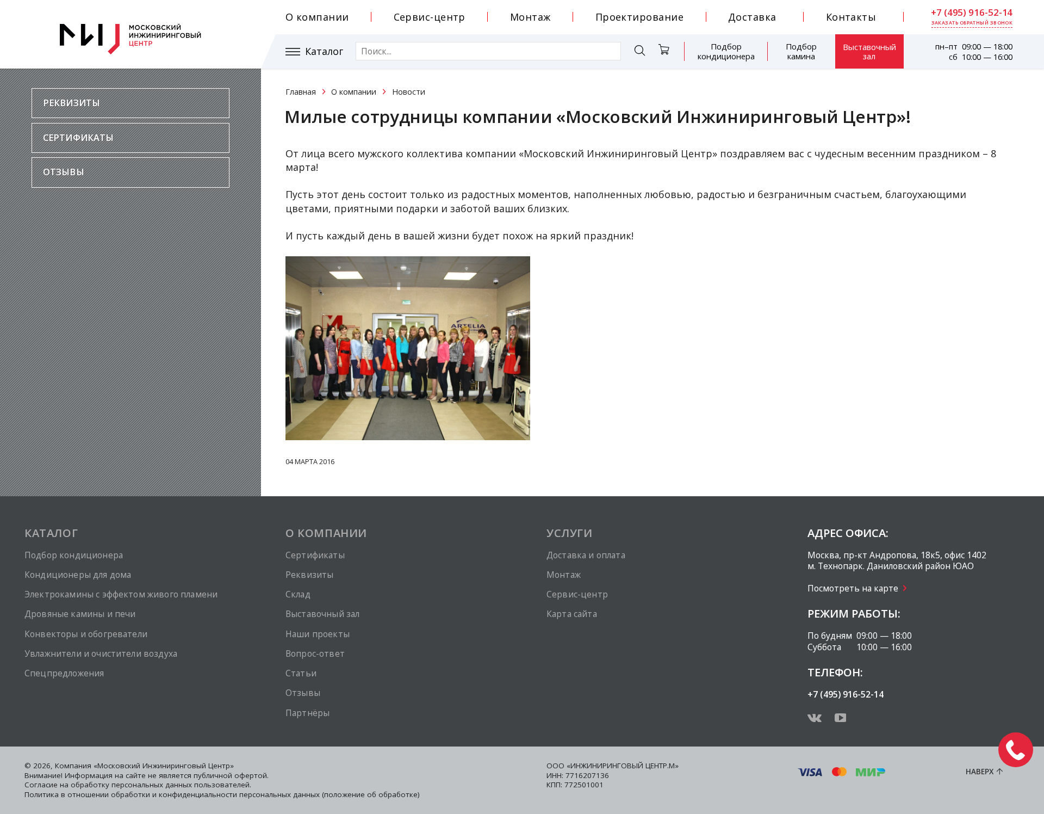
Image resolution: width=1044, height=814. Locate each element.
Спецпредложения (64, 673)
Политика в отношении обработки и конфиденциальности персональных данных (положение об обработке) (222, 794)
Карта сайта (571, 614)
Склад (297, 594)
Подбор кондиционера (726, 51)
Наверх (979, 771)
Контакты (851, 16)
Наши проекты (317, 634)
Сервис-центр (429, 16)
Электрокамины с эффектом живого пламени (120, 594)
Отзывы (63, 172)
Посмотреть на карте (852, 588)
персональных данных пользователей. (181, 785)
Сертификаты (78, 138)
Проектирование (639, 16)
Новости (408, 92)
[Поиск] (639, 52)
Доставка (752, 16)
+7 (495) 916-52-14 (971, 12)
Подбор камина (801, 51)
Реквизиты (71, 103)
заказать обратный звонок (972, 23)
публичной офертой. (231, 775)
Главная (300, 92)
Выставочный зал (869, 51)
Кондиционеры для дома (77, 575)
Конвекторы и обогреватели (85, 634)
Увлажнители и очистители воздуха (100, 653)
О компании (317, 16)
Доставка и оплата (585, 555)
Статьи (300, 673)
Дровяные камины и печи (79, 614)
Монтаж (530, 16)
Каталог (324, 51)
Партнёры (307, 713)
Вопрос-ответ (315, 653)
